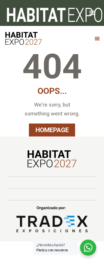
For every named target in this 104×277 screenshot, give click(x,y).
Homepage (52, 130)
